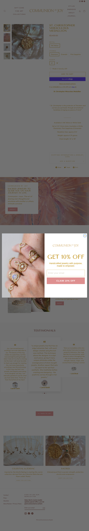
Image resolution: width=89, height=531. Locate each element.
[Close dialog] (84, 235)
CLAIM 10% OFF (65, 281)
